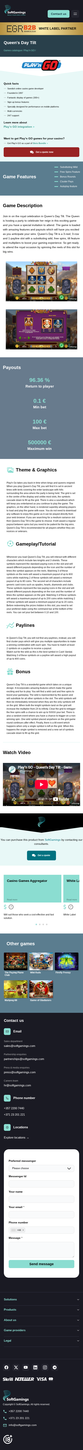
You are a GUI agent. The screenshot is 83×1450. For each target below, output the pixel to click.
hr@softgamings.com (17, 1085)
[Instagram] (45, 1367)
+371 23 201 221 (14, 1114)
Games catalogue (13, 50)
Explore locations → (16, 1137)
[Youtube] (25, 1367)
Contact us (58, 14)
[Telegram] (54, 1367)
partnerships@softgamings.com (24, 1059)
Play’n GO (29, 50)
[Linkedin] (35, 1367)
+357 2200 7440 (14, 1108)
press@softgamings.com (20, 1072)
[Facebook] (6, 1367)
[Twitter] (16, 1367)
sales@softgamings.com (19, 1045)
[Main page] (16, 10)
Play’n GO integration (18, 126)
